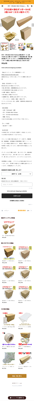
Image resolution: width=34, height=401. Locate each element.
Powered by (15, 385)
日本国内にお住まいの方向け (17, 200)
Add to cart (17, 196)
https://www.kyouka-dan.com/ (10, 74)
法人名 (4, 178)
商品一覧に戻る (17, 376)
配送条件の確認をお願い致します (12, 170)
